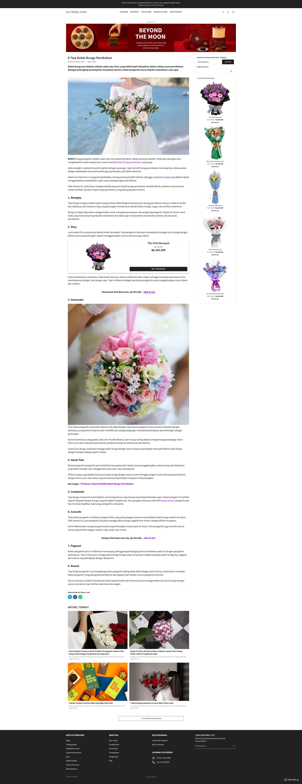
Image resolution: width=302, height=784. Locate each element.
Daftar (228, 62)
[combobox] (215, 71)
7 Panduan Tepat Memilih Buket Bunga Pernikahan (106, 484)
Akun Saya (113, 740)
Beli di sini (149, 538)
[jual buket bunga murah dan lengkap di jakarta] (128, 116)
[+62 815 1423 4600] (172, 758)
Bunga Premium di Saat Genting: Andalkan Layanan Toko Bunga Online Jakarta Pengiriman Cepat (156, 652)
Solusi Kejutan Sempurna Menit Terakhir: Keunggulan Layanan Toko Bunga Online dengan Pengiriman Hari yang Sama (96, 652)
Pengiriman (113, 756)
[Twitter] (70, 597)
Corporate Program (160, 740)
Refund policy (71, 769)
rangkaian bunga (161, 177)
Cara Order (113, 748)
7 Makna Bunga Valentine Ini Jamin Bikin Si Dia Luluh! (152, 703)
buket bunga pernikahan (129, 162)
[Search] (223, 12)
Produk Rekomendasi (206, 78)
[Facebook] (75, 597)
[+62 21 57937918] (172, 762)
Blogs (68, 740)
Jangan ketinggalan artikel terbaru (211, 58)
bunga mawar (167, 500)
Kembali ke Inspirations (152, 718)
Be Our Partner (158, 744)
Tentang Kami (71, 744)
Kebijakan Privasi (73, 748)
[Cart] (233, 12)
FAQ (110, 760)
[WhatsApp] (80, 597)
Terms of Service (72, 765)
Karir (68, 756)
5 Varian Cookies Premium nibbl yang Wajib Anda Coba (91, 703)
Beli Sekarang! (158, 269)
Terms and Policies (151, 777)
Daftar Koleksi (71, 760)
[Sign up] (233, 745)
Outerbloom (74, 777)
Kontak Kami (114, 744)
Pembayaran (114, 752)
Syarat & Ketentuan (73, 752)
